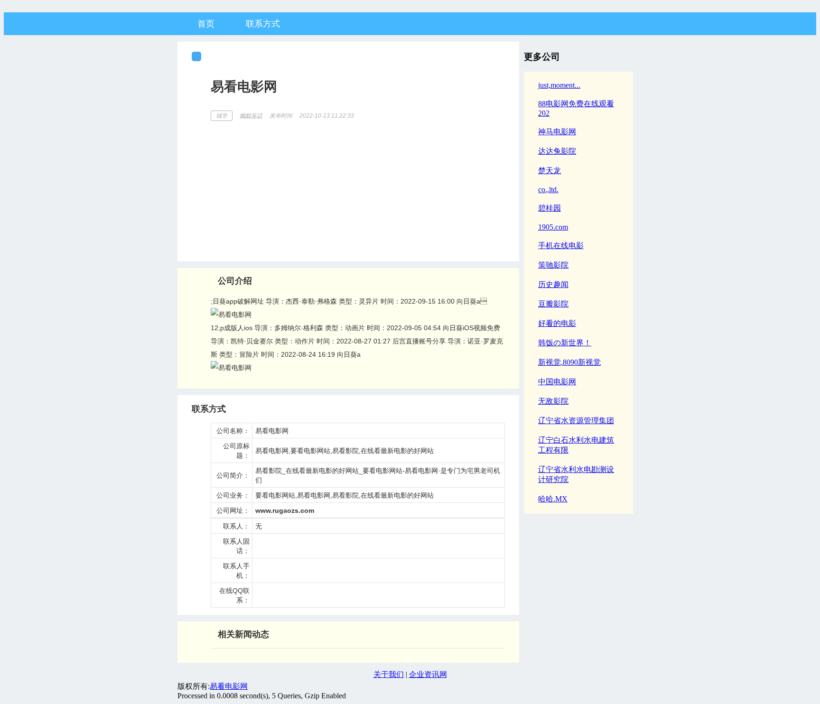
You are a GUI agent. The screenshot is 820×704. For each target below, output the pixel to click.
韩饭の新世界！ (564, 343)
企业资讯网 (428, 674)
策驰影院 (553, 265)
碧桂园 (549, 208)
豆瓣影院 (553, 304)
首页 (205, 23)
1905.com (553, 227)
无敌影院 (553, 401)
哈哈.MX (553, 499)
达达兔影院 (557, 151)
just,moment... (559, 85)
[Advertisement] (358, 187)
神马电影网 (557, 132)
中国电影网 (557, 382)
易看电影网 (229, 686)
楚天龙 (549, 171)
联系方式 (263, 23)
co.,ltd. (548, 189)
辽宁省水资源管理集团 (576, 421)
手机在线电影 (561, 245)
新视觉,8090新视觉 (569, 362)
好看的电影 (557, 323)
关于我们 (388, 674)
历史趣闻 (553, 284)
